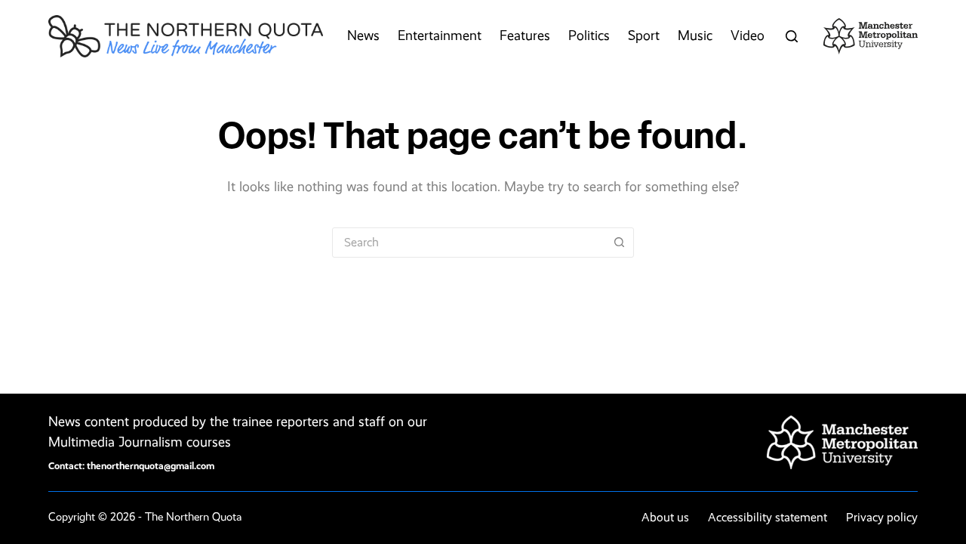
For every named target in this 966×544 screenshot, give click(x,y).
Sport (644, 35)
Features (525, 35)
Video (747, 35)
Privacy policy (882, 517)
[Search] (792, 36)
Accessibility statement (767, 517)
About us (665, 517)
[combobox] (469, 242)
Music (695, 35)
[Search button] (619, 242)
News (363, 35)
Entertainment (439, 35)
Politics (589, 35)
